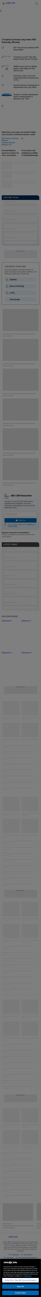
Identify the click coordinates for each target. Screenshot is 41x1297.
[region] (20, 1278)
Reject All (20, 1286)
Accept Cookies (20, 1293)
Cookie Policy (27, 1276)
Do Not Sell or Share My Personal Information (20, 1280)
